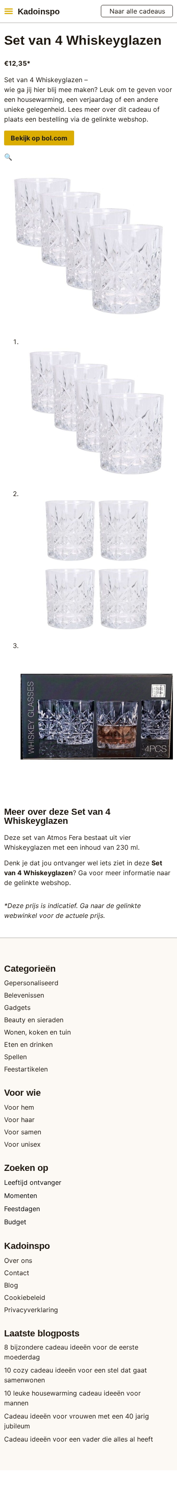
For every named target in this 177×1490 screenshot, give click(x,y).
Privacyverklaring (31, 1310)
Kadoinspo (39, 11)
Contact (16, 1273)
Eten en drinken (28, 1044)
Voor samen (22, 1132)
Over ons (18, 1260)
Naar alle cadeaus (137, 11)
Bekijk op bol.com (39, 138)
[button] (8, 11)
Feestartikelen (26, 1069)
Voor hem (19, 1107)
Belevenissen (24, 995)
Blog (11, 1285)
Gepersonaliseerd (31, 983)
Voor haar (19, 1119)
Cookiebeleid (24, 1297)
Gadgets (17, 1007)
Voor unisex (22, 1144)
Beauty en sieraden (33, 1020)
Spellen (15, 1057)
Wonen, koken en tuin (37, 1032)
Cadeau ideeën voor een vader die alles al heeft (78, 1439)
